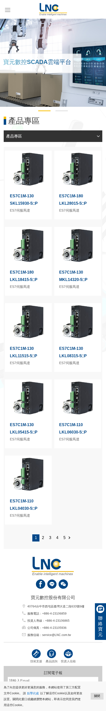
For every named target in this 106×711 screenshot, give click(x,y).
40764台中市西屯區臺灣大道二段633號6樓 (55, 606)
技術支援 (36, 661)
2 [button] (57, 112)
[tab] (53, 136)
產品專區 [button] (14, 136)
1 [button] (40, 112)
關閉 (97, 696)
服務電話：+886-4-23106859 (47, 613)
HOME (53, 9)
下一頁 (71, 537)
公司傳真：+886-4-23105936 (47, 628)
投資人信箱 (68, 661)
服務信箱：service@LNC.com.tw (49, 635)
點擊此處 (33, 693)
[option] (53, 63)
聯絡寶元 (100, 626)
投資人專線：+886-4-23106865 (48, 620)
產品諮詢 (51, 661)
